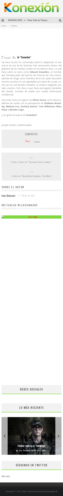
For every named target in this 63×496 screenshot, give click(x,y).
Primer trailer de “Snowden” (32, 446)
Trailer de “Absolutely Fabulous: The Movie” (31, 176)
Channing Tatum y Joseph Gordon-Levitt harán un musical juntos (31, 203)
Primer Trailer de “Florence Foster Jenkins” (31, 162)
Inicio (4, 25)
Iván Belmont (24, 450)
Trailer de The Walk (31, 209)
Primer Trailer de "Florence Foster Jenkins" (43, 20)
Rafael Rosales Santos (22, 214)
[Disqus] (31, 264)
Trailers (7, 58)
